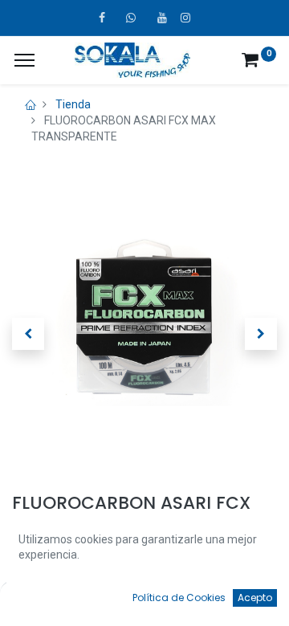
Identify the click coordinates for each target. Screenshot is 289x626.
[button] (28, 334)
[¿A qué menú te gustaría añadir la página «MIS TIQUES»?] (24, 60)
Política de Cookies (179, 597)
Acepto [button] (255, 597)
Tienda (73, 104)
